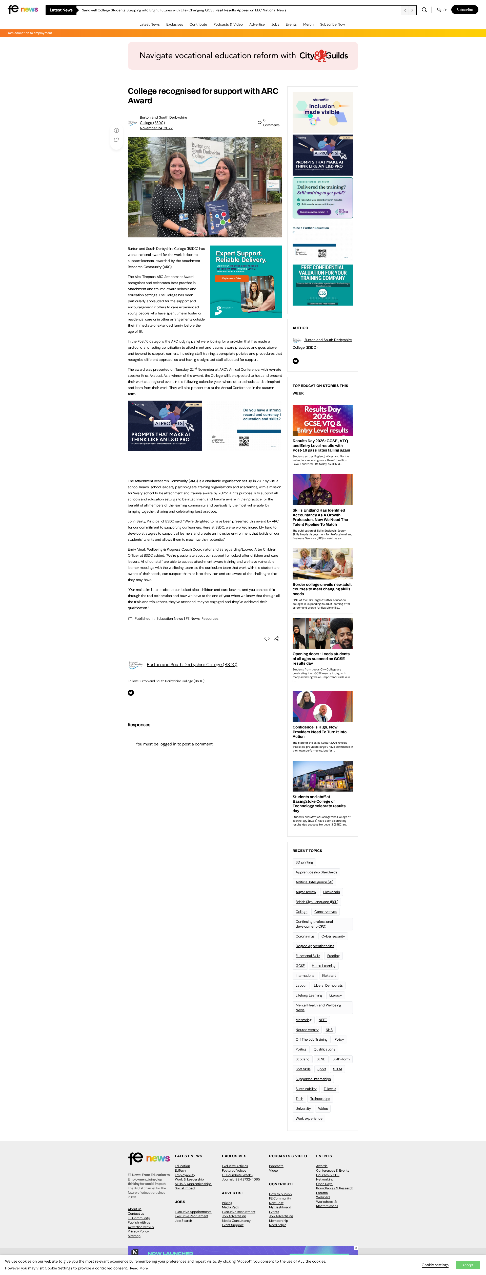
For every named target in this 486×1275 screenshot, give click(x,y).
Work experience (309, 1118)
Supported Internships (313, 1079)
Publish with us (139, 1222)
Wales (323, 1108)
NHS (329, 1029)
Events (291, 24)
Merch (308, 24)
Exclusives (174, 24)
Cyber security (333, 936)
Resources (209, 618)
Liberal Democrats (328, 985)
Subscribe (465, 9)
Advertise (257, 24)
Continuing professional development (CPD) (314, 924)
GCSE (300, 965)
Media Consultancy (236, 1220)
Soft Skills (303, 1069)
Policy (339, 1039)
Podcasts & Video (228, 24)
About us (134, 1209)
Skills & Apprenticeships (193, 1184)
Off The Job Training (312, 1039)
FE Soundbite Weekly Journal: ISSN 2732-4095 (241, 1177)
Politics (301, 1049)
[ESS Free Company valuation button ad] (323, 284)
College (301, 911)
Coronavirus (305, 936)
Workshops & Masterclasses (327, 1203)
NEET (323, 1020)
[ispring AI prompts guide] (165, 448)
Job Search (183, 1220)
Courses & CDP (327, 1175)
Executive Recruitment (191, 1216)
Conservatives (325, 911)
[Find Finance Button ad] (323, 197)
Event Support (233, 1225)
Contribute (198, 24)
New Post (276, 1203)
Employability (185, 1175)
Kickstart (329, 975)
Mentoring (304, 1020)
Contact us (136, 1213)
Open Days (324, 1184)
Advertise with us (141, 1227)
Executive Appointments (193, 1212)
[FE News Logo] (23, 9)
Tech (299, 1098)
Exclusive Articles (235, 1166)
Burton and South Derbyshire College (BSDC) (192, 665)
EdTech (180, 1170)
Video (273, 1170)
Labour (301, 985)
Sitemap (134, 1236)
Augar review (306, 892)
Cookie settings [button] (435, 1264)
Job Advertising (234, 1216)
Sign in (442, 9)
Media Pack (230, 1207)
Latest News (149, 24)
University (303, 1108)
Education (182, 1166)
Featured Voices (234, 1170)
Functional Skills (308, 955)
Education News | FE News (178, 618)
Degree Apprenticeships (315, 946)
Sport (321, 1069)
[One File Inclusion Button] (323, 111)
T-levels (330, 1088)
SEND (321, 1059)
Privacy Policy (138, 1231)
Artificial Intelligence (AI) (314, 882)
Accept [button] (467, 1265)
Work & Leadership (189, 1179)
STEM (337, 1069)
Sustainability (306, 1088)
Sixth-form (341, 1059)
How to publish (280, 1194)
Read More (139, 1268)
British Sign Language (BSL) (317, 901)
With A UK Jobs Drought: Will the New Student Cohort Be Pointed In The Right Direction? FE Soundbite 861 (168, 10)
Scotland (303, 1059)
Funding (333, 955)
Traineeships (320, 1098)
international (305, 975)
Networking (324, 1179)
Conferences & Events (332, 1170)
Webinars (323, 1197)
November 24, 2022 (156, 128)
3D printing (304, 862)
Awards (322, 1166)
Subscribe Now (332, 24)
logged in (167, 744)
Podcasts (276, 1166)
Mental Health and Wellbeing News (318, 1007)
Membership (278, 1220)
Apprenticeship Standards (316, 872)
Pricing (227, 1203)
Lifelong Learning (309, 995)
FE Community (139, 1218)
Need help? (277, 1225)
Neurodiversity (307, 1029)
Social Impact (185, 1188)
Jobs (275, 24)
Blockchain (331, 892)
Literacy (335, 995)
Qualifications (324, 1049)
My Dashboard (280, 1207)
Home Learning (324, 965)
